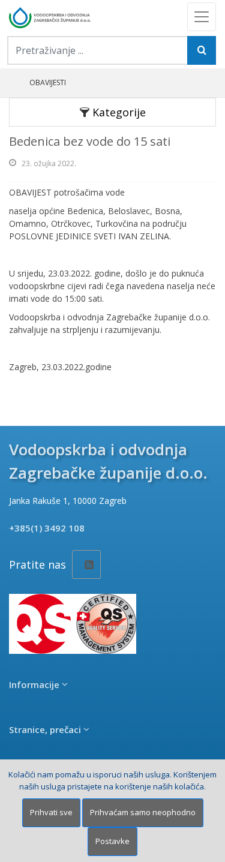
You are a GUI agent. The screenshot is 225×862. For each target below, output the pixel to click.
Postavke (112, 841)
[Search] (201, 50)
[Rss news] (86, 564)
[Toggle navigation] (201, 16)
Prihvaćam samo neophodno (143, 812)
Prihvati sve (51, 812)
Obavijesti (47, 82)
